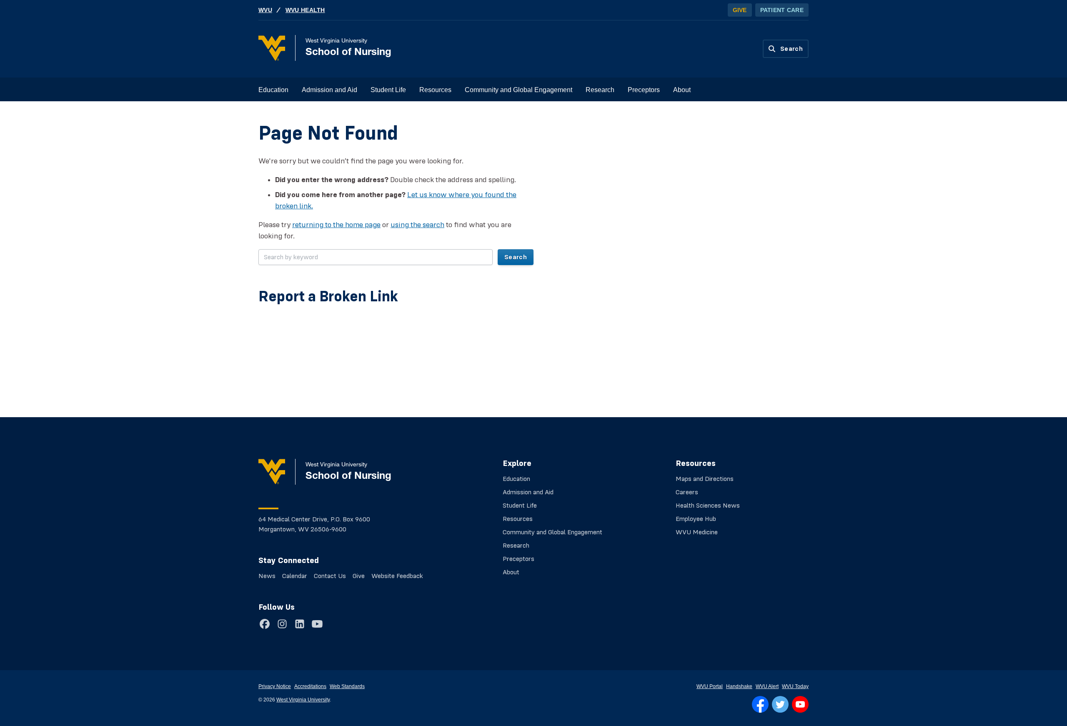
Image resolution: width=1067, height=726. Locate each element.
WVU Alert (767, 686)
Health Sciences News (708, 505)
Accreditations (310, 686)
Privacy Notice (274, 686)
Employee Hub (696, 519)
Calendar (294, 576)
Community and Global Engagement (518, 89)
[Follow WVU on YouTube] (800, 704)
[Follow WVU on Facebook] (760, 704)
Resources (435, 89)
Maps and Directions (705, 479)
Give (740, 10)
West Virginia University (303, 700)
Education (273, 89)
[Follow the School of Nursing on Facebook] (264, 624)
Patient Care (782, 10)
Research (600, 89)
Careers (687, 492)
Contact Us (330, 576)
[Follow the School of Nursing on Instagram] (282, 624)
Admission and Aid (329, 89)
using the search (417, 224)
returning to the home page (336, 224)
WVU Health (305, 10)
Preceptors (644, 89)
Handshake (739, 686)
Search (515, 257)
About (682, 89)
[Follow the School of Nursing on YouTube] (317, 624)
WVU (265, 10)
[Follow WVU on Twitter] (780, 704)
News (267, 576)
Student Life (388, 89)
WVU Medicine (697, 532)
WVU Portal (709, 686)
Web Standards (347, 686)
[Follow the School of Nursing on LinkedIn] (299, 624)
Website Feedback (397, 576)
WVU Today (795, 686)
